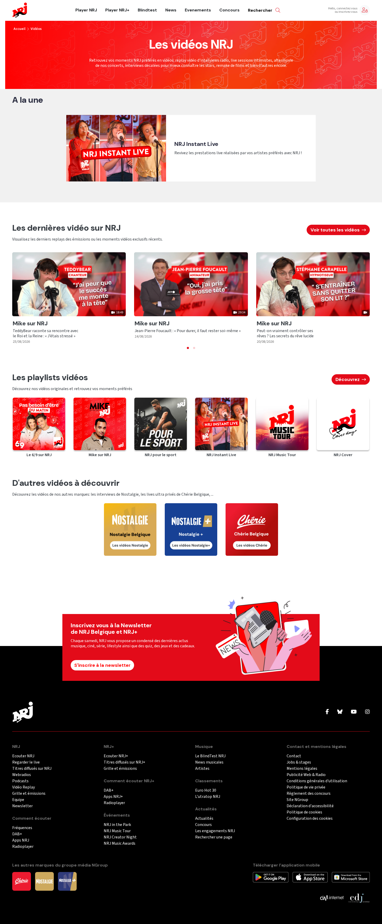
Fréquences (22, 828)
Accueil (19, 28)
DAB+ (17, 834)
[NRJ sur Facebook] (327, 712)
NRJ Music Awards (119, 843)
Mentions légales (302, 768)
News (170, 10)
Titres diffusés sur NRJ (31, 768)
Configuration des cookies (310, 818)
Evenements (198, 10)
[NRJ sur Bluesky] (340, 712)
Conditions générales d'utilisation (317, 781)
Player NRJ (86, 10)
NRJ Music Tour (117, 831)
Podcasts (20, 781)
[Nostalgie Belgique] (44, 881)
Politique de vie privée (306, 787)
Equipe (18, 800)
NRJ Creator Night (120, 837)
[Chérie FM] (21, 881)
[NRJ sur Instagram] (367, 712)
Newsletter (22, 806)
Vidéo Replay (23, 787)
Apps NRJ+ (113, 796)
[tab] (188, 348)
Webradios (21, 775)
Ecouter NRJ (23, 756)
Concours (229, 10)
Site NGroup (297, 800)
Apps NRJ (20, 840)
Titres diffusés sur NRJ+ (124, 762)
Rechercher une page (213, 837)
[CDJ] (359, 898)
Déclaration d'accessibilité (310, 806)
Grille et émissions (28, 793)
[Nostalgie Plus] (67, 881)
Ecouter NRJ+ (116, 756)
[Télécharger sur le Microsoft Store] (351, 877)
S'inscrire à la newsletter (102, 665)
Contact (294, 756)
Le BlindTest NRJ (210, 756)
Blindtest (147, 10)
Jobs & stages (299, 762)
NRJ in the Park (117, 825)
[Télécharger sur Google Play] (270, 877)
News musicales (209, 762)
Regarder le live (26, 762)
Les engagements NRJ (215, 831)
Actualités (204, 818)
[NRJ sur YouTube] (354, 712)
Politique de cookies (304, 812)
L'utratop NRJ (207, 796)
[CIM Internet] (332, 898)
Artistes (202, 768)
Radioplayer (23, 846)
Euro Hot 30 (205, 790)
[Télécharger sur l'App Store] (310, 877)
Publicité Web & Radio (306, 775)
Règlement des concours (309, 793)
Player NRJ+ (117, 10)
